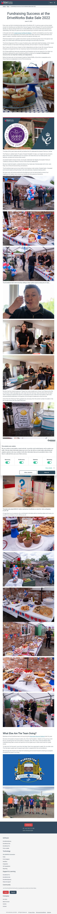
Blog (8, 6)
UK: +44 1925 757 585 (28, 828)
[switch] (21, 462)
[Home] (7, 2)
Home (4, 6)
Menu (51, 2)
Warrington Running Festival (37, 736)
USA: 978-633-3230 (28, 830)
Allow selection (28, 472)
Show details (48, 468)
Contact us (28, 825)
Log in (5, 892)
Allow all (46, 472)
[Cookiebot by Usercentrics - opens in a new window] (48, 441)
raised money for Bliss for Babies (22, 33)
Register (13, 892)
